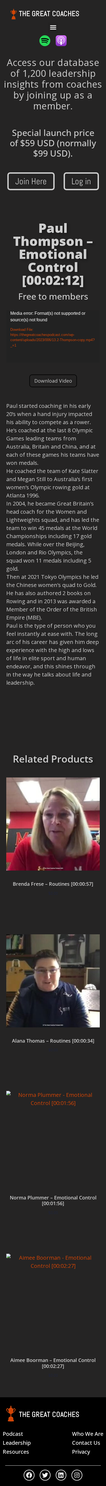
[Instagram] (76, 1475)
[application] (52, 336)
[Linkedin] (61, 1475)
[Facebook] (29, 1475)
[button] (53, 27)
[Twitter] (45, 1475)
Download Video (53, 380)
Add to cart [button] (53, 909)
